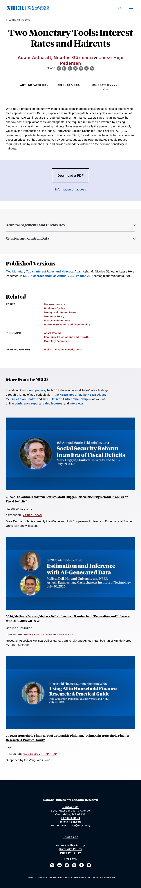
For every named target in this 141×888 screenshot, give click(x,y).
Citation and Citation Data (27, 238)
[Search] (120, 8)
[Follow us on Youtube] (89, 865)
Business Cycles (54, 308)
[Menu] (131, 8)
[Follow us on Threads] (74, 865)
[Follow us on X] (52, 865)
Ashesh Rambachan (59, 634)
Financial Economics (57, 320)
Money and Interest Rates (60, 312)
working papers (34, 390)
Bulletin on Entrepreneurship (67, 399)
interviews (77, 403)
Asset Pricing (52, 332)
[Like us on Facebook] (81, 865)
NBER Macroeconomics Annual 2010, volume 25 (56, 275)
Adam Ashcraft (34, 57)
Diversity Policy (70, 849)
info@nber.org (70, 821)
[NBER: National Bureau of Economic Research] (31, 9)
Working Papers (20, 19)
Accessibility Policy (70, 845)
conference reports (28, 403)
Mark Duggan (32, 515)
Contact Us (70, 806)
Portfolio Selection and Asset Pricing (67, 324)
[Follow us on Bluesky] (67, 865)
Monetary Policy (54, 316)
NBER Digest (96, 394)
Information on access (70, 189)
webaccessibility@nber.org (70, 825)
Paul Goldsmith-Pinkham (40, 754)
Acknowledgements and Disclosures (35, 225)
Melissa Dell (33, 634)
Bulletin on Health (23, 399)
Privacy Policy (70, 852)
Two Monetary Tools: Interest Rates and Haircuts (39, 271)
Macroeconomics (55, 304)
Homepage (70, 837)
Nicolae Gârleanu (73, 57)
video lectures (52, 403)
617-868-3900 (70, 817)
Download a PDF (70, 175)
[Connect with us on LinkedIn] (59, 865)
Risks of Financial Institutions (63, 349)
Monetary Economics (57, 341)
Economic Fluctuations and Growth (66, 337)
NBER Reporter (70, 394)
